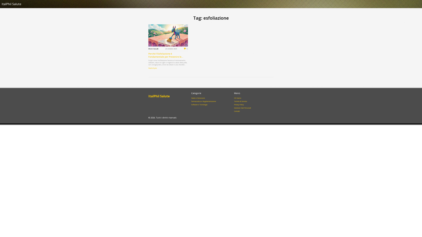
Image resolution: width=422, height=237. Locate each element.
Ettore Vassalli (153, 49)
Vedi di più (152, 68)
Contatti (237, 111)
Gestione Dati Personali (242, 108)
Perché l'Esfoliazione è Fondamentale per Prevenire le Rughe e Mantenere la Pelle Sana (165, 55)
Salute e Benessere (198, 98)
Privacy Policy (239, 105)
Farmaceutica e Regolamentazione (203, 101)
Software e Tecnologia (199, 105)
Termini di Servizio (240, 101)
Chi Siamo (237, 98)
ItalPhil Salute (11, 4)
